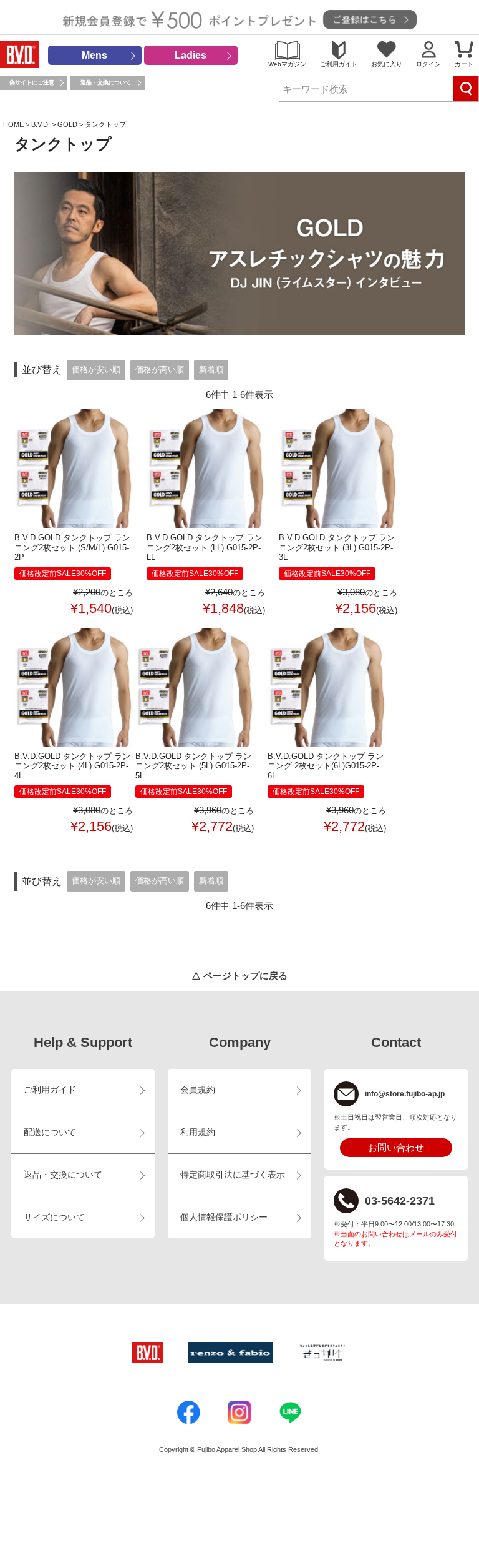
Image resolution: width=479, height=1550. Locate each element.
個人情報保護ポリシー (224, 1217)
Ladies (190, 55)
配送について (50, 1132)
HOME (13, 124)
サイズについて (54, 1217)
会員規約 (197, 1090)
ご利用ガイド (338, 64)
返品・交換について (105, 82)
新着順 (211, 369)
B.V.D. (40, 124)
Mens (94, 55)
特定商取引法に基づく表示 (232, 1175)
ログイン (428, 64)
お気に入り (386, 64)
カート (464, 64)
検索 (465, 88)
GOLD (67, 124)
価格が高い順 (159, 369)
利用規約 (197, 1132)
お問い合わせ (396, 1147)
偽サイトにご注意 (31, 82)
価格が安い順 (96, 369)
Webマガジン (287, 64)
